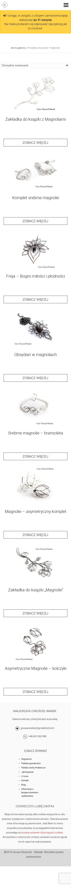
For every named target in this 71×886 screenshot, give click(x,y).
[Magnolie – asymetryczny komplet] (35, 505)
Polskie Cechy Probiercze (33, 768)
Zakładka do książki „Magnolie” (35, 590)
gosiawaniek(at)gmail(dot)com (37, 728)
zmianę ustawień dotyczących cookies (42, 832)
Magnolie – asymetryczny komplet (35, 511)
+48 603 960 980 (37, 736)
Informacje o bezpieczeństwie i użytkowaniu (30, 792)
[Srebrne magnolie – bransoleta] (35, 426)
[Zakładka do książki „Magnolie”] (35, 583)
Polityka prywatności (31, 763)
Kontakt (25, 780)
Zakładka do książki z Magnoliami (35, 119)
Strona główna (18, 47)
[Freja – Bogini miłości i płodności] (35, 269)
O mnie (24, 776)
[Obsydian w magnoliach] (35, 348)
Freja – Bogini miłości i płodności (35, 276)
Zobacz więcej (35, 142)
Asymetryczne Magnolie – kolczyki (36, 668)
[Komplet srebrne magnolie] (35, 191)
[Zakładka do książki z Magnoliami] (35, 112)
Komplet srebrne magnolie (35, 197)
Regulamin (26, 759)
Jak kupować (27, 772)
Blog (23, 785)
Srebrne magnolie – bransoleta (35, 433)
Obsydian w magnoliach (35, 354)
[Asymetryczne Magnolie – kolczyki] (35, 662)
